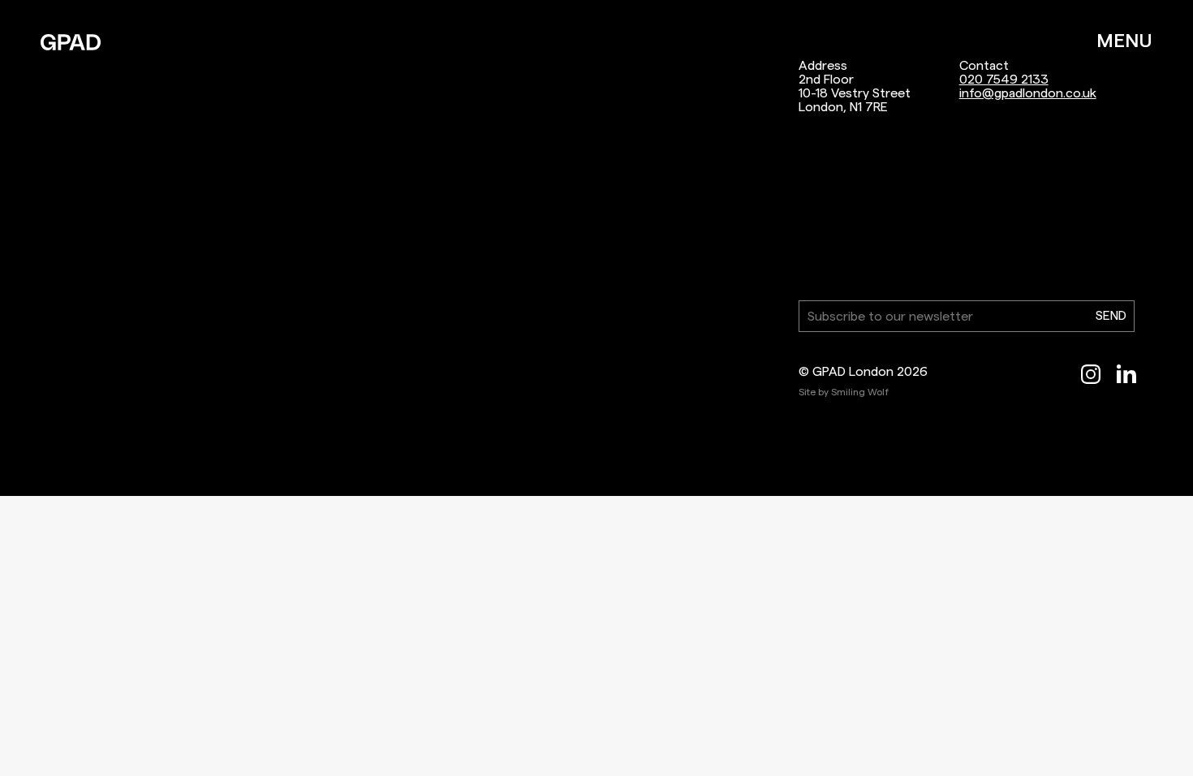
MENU (1124, 40)
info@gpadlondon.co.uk (1027, 93)
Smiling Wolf (860, 391)
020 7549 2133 (1004, 79)
